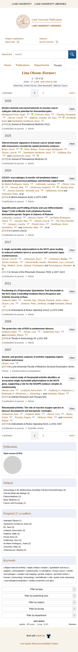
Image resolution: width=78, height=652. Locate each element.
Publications (23, 65)
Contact (54, 643)
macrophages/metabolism (16, 580)
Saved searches (48, 42)
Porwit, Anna (8, 537)
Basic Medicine (10, 500)
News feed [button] (18, 85)
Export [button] (64, 85)
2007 (5, 366)
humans (7, 577)
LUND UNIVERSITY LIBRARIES (50, 4)
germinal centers (61, 574)
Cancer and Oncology (13, 503)
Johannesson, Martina (13, 550)
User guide (25, 643)
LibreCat (41, 635)
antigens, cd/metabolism (14, 571)
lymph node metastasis (64, 577)
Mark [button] (72, 109)
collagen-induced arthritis (14, 567)
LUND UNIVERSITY (22, 4)
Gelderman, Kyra (11, 540)
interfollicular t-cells (44, 577)
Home (7, 65)
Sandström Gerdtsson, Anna (15, 524)
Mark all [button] (57, 85)
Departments (41, 65)
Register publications (14, 39)
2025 (5, 159)
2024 (5, 197)
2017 (5, 272)
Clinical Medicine (10, 496)
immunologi (17, 577)
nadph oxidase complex (37, 567)
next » (72, 93)
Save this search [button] (45, 85)
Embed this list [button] (30, 85)
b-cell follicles (45, 571)
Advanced (7, 54)
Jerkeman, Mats (10, 547)
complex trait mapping (26, 574)
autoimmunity (32, 571)
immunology (29, 577)
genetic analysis (45, 574)
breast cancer (59, 571)
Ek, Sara (7, 527)
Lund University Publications (47, 19)
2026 (5, 124)
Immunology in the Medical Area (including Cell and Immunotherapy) (33, 490)
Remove (72, 624)
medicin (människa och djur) (41, 580)
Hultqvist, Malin (10, 534)
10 (31, 81)
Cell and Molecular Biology (14, 493)
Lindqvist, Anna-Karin (12, 530)
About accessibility (41, 643)
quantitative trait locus (59, 567)
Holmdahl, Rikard (11, 520)
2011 (5, 310)
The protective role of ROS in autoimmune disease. (28, 328)
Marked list (12, 42)
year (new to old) (48, 81)
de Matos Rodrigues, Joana (15, 543)
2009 (5, 338)
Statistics (43, 39)
